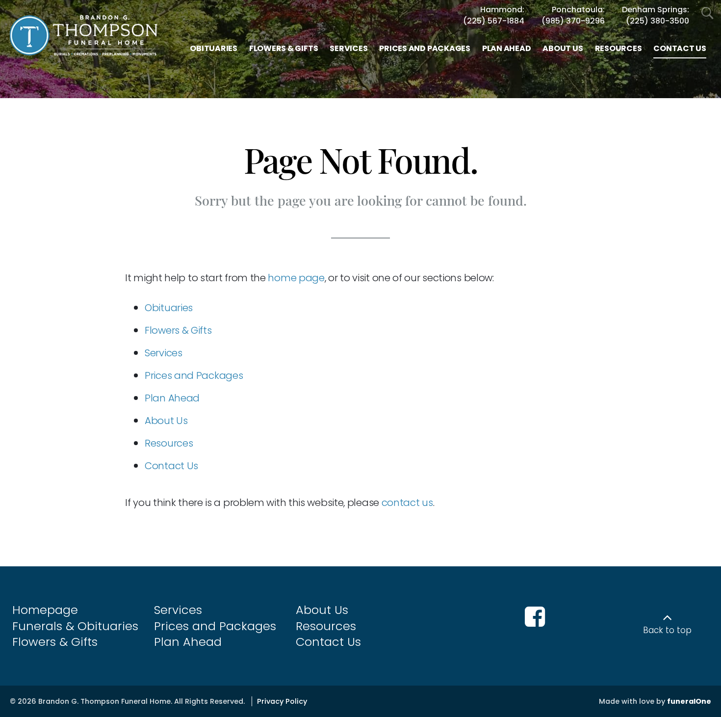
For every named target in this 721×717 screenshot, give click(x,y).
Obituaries (169, 308)
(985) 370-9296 (573, 21)
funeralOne (689, 701)
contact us (407, 502)
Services (163, 353)
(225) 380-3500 (657, 21)
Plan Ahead (172, 398)
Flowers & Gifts (178, 330)
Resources (169, 443)
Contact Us (171, 466)
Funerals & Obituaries (75, 626)
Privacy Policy (282, 701)
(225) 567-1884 (493, 21)
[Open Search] (707, 13)
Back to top (667, 630)
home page (296, 278)
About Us (166, 420)
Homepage (45, 610)
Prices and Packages (194, 375)
